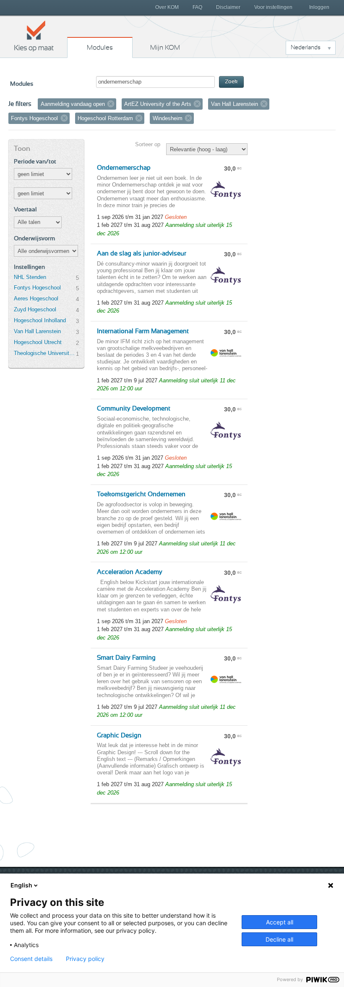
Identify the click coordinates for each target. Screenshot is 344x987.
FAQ (197, 7)
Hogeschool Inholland (40, 320)
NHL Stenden (30, 277)
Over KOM (167, 7)
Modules (100, 47)
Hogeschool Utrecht (38, 342)
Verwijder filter (110, 103)
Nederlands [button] (306, 47)
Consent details (31, 958)
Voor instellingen (273, 7)
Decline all (279, 939)
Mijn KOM (165, 47)
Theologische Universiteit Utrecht (45, 353)
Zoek (231, 81)
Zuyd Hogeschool (35, 309)
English (21, 885)
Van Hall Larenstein (37, 331)
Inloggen (319, 7)
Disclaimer (228, 7)
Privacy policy (85, 958)
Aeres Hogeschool (36, 298)
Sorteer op (147, 144)
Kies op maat (34, 35)
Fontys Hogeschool (37, 287)
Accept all (279, 922)
